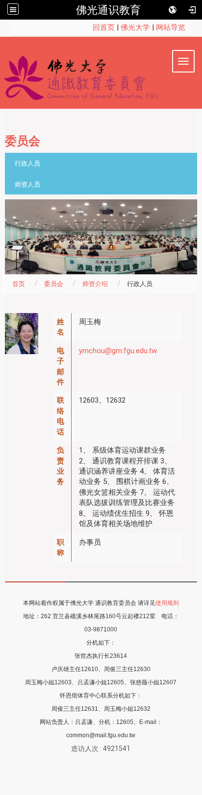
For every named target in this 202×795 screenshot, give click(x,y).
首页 (18, 284)
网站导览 (170, 27)
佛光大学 (135, 27)
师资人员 (27, 184)
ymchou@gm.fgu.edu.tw (118, 350)
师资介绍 (95, 284)
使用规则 (167, 603)
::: (87, 27)
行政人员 (27, 163)
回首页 (104, 27)
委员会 (53, 284)
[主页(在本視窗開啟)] (101, 75)
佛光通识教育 (108, 9)
